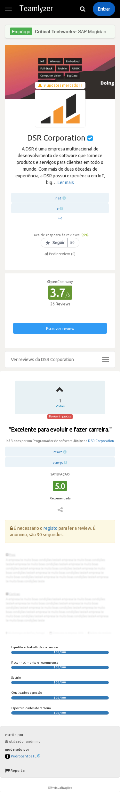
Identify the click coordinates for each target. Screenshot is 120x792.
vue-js (58, 463)
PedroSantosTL (23, 756)
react (57, 452)
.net (57, 198)
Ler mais (66, 182)
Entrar (104, 9)
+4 (60, 218)
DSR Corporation (101, 441)
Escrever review (60, 329)
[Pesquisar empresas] (83, 9)
